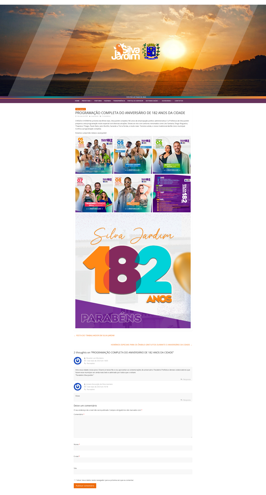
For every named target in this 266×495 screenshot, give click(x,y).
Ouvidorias (166, 101)
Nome (77, 444)
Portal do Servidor (135, 101)
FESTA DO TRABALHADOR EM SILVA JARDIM (94, 335)
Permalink (91, 363)
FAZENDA (107, 101)
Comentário (79, 414)
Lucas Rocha (95, 116)
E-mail (77, 456)
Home (77, 101)
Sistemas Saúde (152, 101)
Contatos (179, 101)
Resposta (187, 379)
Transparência (119, 101)
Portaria (98, 101)
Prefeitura (86, 101)
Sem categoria (80, 109)
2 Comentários (105, 116)
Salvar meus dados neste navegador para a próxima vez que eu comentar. (105, 480)
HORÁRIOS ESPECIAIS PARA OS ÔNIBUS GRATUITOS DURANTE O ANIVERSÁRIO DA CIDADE (151, 344)
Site (75, 468)
